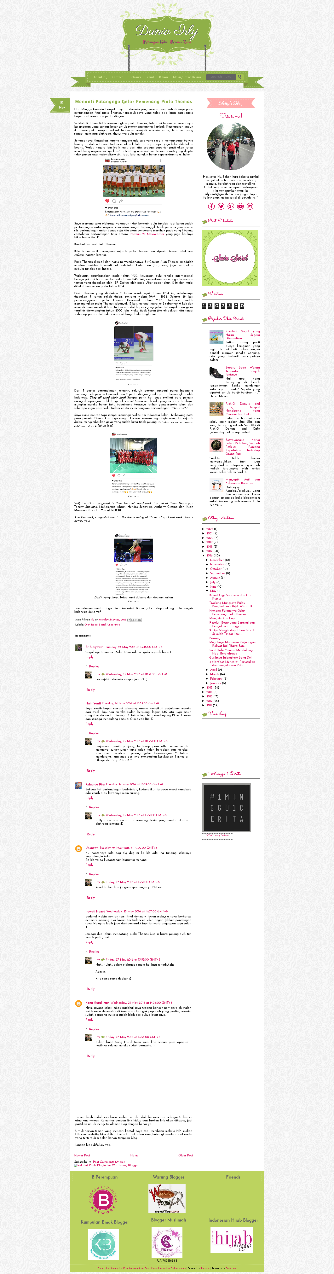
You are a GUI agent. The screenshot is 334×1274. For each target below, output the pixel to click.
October (216, 569)
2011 (209, 705)
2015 (209, 687)
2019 (210, 542)
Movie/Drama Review (187, 77)
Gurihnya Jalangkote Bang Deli (230, 657)
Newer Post (82, 1155)
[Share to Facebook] (140, 620)
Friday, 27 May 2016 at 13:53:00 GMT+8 (133, 959)
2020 (210, 538)
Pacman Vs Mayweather (147, 234)
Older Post (185, 1155)
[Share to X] (136, 620)
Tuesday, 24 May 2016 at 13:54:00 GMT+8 (130, 703)
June (213, 586)
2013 (209, 696)
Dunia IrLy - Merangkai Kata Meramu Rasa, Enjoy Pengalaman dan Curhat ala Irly (168, 32)
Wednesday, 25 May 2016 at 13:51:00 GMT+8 (136, 815)
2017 (209, 551)
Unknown (91, 848)
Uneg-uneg (113, 625)
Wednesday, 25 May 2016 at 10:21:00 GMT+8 (136, 674)
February (216, 678)
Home (134, 1155)
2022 (210, 529)
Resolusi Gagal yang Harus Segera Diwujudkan (243, 335)
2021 (209, 533)
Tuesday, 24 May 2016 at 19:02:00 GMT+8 (128, 848)
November (217, 564)
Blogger (205, 1268)
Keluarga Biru (95, 784)
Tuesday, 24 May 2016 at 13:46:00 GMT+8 (134, 647)
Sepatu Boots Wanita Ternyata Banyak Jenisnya (243, 371)
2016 (210, 555)
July (213, 582)
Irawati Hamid (95, 911)
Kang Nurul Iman (97, 1002)
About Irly (100, 77)
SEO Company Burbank (217, 835)
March (215, 674)
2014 (209, 692)
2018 (210, 546)
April (214, 670)
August (215, 577)
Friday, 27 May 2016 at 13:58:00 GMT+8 (133, 1037)
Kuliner (163, 77)
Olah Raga (91, 625)
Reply (89, 657)
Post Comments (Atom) (109, 1162)
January (216, 683)
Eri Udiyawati (94, 647)
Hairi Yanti (93, 703)
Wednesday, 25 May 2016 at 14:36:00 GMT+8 (141, 1002)
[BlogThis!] (132, 620)
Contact (117, 77)
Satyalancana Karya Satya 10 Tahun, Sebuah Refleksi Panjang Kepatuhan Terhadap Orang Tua (243, 447)
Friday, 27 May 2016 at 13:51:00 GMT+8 (133, 882)
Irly (93, 620)
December (217, 560)
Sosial (102, 625)
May (213, 591)
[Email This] (129, 620)
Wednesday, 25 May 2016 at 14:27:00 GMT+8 (137, 911)
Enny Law (231, 1268)
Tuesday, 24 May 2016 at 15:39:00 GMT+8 (134, 784)
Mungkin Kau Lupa (222, 618)
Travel (150, 77)
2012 (209, 701)
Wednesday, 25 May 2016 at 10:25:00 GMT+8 (137, 741)
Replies (94, 666)
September (218, 573)
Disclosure (134, 77)
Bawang (214, 638)
